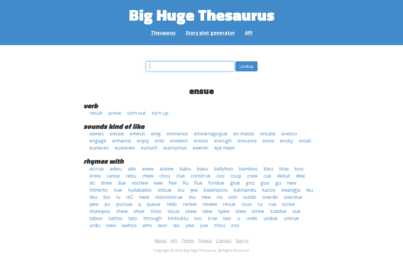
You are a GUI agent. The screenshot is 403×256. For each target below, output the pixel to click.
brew (95, 176)
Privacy (205, 240)
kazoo (269, 190)
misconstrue (169, 197)
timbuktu (178, 218)
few (173, 183)
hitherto (98, 190)
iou (180, 190)
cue (267, 176)
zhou (219, 225)
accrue (96, 168)
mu (192, 197)
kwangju (290, 190)
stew (240, 211)
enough (223, 140)
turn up (160, 113)
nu (219, 197)
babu (185, 168)
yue (204, 225)
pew (94, 204)
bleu (268, 168)
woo (162, 225)
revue (229, 204)
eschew (140, 183)
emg (156, 133)
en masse (243, 133)
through (152, 218)
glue (235, 183)
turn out (136, 113)
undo (252, 218)
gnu (250, 183)
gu (278, 183)
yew (190, 225)
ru (260, 204)
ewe (158, 183)
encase (268, 133)
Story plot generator (210, 32)
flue (198, 183)
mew (144, 197)
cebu (131, 176)
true (212, 218)
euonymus (175, 148)
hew (291, 183)
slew (207, 211)
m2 (129, 197)
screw (288, 204)
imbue (164, 190)
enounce (247, 140)
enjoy (143, 140)
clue (180, 176)
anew (148, 168)
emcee (117, 133)
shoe (139, 211)
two (227, 218)
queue (153, 204)
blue (284, 168)
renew (189, 204)
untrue (291, 218)
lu (118, 197)
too (198, 218)
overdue (293, 197)
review (209, 204)
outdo (249, 197)
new (206, 197)
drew (106, 183)
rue (272, 204)
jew (194, 190)
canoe (113, 176)
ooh (232, 197)
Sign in (242, 240)
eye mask (224, 148)
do (92, 183)
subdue (278, 211)
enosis (201, 140)
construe (201, 176)
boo (299, 168)
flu (185, 183)
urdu (94, 225)
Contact (224, 240)
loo (106, 197)
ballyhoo (223, 168)
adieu (116, 168)
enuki (305, 140)
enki (159, 140)
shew (122, 211)
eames (96, 133)
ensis (268, 140)
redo (171, 204)
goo (265, 183)
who (147, 225)
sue (296, 211)
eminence (177, 133)
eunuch (149, 148)
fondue (216, 183)
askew (166, 168)
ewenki (200, 148)
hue (118, 190)
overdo (270, 197)
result (95, 113)
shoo (156, 211)
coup (235, 176)
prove (114, 113)
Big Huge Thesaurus (201, 14)
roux (246, 204)
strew (258, 211)
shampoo (99, 211)
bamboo (248, 168)
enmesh (179, 140)
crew (252, 176)
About (161, 240)
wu (176, 225)
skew (190, 211)
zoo (235, 225)
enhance (121, 140)
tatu (132, 218)
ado (132, 168)
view (111, 225)
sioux (173, 211)
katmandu (245, 190)
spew (224, 211)
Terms (187, 240)
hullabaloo (140, 190)
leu (309, 190)
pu (107, 204)
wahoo (129, 225)
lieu (93, 197)
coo (221, 176)
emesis (137, 133)
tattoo (115, 218)
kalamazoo (216, 190)
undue (270, 218)
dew (300, 176)
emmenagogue (210, 133)
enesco (289, 133)
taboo (96, 218)
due (122, 183)
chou (164, 176)
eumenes (125, 148)
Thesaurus (163, 32)
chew (147, 176)
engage (97, 140)
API (249, 32)
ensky (286, 140)
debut (283, 176)
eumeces (99, 148)
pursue (124, 204)
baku (202, 168)
